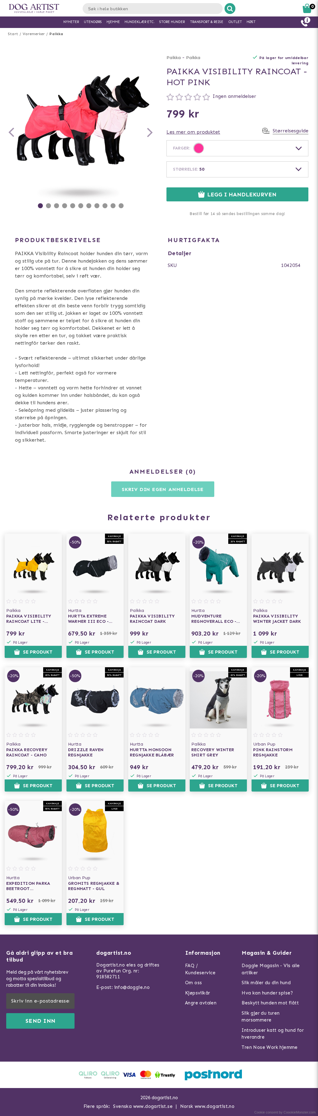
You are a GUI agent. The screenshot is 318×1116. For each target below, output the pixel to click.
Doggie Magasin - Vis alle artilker (271, 969)
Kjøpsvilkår (197, 993)
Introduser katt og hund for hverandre (273, 1033)
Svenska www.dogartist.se (143, 1106)
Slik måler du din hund (266, 982)
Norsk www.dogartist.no (207, 1106)
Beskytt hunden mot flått (270, 1003)
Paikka (56, 34)
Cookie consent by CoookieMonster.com (285, 1112)
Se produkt (37, 652)
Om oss (193, 982)
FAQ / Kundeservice (200, 969)
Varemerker (34, 34)
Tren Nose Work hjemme (270, 1047)
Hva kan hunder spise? (267, 993)
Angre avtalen (200, 1003)
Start (13, 34)
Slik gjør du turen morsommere (260, 1016)
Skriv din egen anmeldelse (163, 489)
